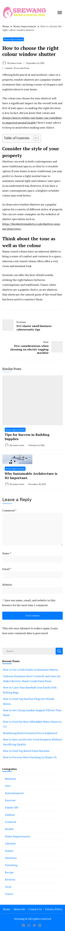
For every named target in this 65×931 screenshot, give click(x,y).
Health (9, 829)
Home (6, 909)
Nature (9, 851)
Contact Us (35, 909)
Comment (9, 510)
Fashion (10, 814)
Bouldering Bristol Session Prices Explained (30, 733)
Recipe (9, 872)
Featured (10, 822)
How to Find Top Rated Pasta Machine (26, 751)
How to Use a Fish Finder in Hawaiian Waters (30, 669)
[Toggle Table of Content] (34, 138)
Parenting (11, 865)
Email (6, 569)
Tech (8, 887)
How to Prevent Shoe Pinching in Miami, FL (30, 757)
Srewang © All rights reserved (32, 919)
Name (6, 553)
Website (7, 584)
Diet (7, 786)
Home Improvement (13, 39)
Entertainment (14, 793)
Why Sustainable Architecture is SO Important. (31, 475)
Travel (9, 894)
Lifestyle (10, 843)
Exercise (10, 800)
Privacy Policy (53, 909)
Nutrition (11, 858)
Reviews (10, 879)
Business (10, 778)
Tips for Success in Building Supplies (27, 436)
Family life (11, 807)
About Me (19, 909)
